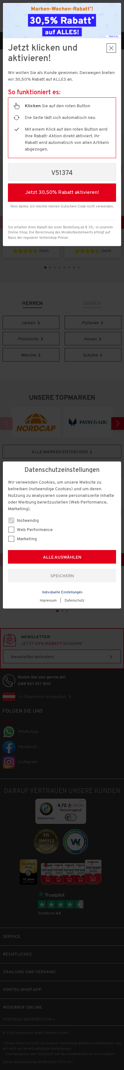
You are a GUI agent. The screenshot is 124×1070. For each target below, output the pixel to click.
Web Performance (34, 530)
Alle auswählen (62, 557)
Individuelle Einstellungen (62, 592)
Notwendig (27, 520)
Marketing (26, 539)
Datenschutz (75, 601)
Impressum (48, 601)
